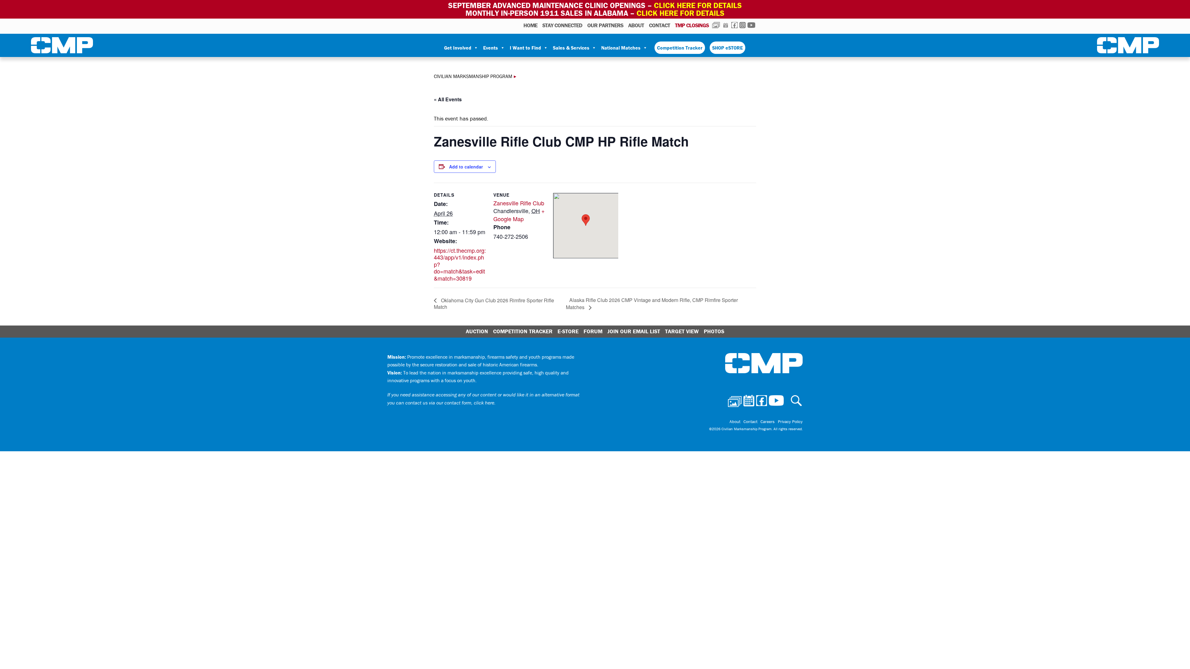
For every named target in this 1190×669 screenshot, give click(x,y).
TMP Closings (692, 25)
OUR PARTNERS (605, 25)
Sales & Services (571, 48)
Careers (767, 421)
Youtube (751, 25)
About (636, 25)
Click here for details (698, 5)
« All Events (448, 99)
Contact (659, 25)
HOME (530, 25)
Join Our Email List (633, 331)
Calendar (725, 25)
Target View (682, 331)
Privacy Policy (790, 421)
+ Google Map (519, 215)
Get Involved (457, 48)
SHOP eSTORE (727, 48)
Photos (716, 25)
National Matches (621, 48)
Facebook (734, 25)
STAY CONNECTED (562, 25)
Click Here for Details (681, 13)
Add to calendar (466, 167)
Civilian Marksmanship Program (62, 46)
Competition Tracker (680, 48)
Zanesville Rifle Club (518, 203)
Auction (477, 331)
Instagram (742, 25)
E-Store (568, 331)
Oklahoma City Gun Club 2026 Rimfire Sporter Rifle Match (494, 304)
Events (490, 48)
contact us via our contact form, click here (449, 403)
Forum (593, 331)
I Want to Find (525, 48)
